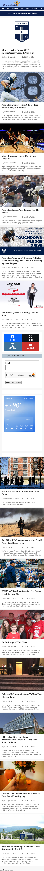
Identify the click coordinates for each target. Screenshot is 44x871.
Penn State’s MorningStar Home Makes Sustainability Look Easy (21, 848)
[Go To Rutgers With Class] (22, 625)
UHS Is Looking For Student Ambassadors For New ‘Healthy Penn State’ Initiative (20, 739)
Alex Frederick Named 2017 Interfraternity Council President (18, 51)
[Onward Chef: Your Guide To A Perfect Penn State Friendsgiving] (22, 776)
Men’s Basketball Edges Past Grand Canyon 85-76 (19, 157)
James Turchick (10, 853)
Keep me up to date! (13, 382)
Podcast (15, 8)
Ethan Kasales (9, 112)
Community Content (11, 267)
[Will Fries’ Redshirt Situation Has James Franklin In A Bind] (22, 574)
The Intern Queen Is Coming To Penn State (20, 314)
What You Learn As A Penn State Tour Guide (20, 493)
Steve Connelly (10, 163)
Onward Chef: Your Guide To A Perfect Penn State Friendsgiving (21, 795)
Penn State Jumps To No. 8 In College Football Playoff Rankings (20, 106)
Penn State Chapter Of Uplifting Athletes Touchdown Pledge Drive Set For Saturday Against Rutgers (22, 260)
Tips (22, 8)
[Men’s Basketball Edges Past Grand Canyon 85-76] (22, 138)
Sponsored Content (11, 319)
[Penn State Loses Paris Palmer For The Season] (22, 191)
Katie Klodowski (10, 747)
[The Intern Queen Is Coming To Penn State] (22, 295)
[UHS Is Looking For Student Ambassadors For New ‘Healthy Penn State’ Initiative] (22, 724)
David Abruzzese (10, 217)
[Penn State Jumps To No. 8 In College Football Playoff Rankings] (22, 87)
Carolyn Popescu (10, 800)
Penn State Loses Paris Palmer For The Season (20, 211)
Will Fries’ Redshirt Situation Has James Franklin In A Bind (21, 592)
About (28, 8)
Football (35, 8)
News (8, 8)
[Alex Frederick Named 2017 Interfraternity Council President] (22, 33)
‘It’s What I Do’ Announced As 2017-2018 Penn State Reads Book (22, 541)
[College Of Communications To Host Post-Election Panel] (22, 675)
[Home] (11, 5)
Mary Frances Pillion (11, 498)
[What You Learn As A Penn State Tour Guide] (22, 473)
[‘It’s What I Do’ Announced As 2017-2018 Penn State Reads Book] (22, 523)
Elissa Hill (8, 547)
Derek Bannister (10, 646)
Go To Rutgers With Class (14, 642)
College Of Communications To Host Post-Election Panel (22, 695)
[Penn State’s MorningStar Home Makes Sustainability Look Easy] (22, 829)
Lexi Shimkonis (10, 57)
